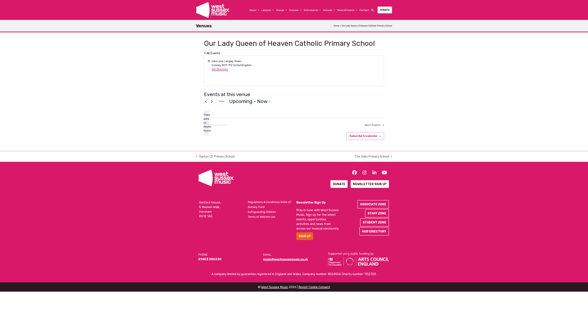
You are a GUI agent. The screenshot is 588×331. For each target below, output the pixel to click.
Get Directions (220, 69)
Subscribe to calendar (363, 136)
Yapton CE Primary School (215, 157)
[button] (373, 10)
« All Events (212, 53)
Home (336, 26)
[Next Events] (212, 101)
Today (221, 101)
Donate (385, 9)
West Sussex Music (274, 287)
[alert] (206, 122)
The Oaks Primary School (372, 157)
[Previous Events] (206, 101)
